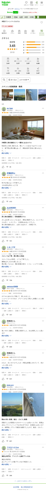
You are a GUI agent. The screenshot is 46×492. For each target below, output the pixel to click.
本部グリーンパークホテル (11, 21)
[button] (7, 95)
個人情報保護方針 (27, 487)
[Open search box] (4, 79)
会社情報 (16, 487)
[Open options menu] (43, 108)
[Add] (41, 22)
